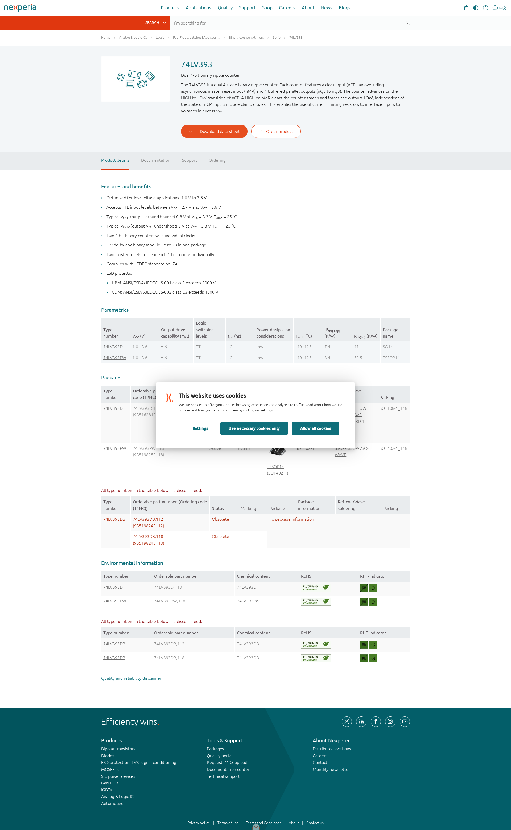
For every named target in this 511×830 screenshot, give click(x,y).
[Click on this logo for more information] (316, 588)
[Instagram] (390, 721)
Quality (225, 7)
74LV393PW (114, 357)
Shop (267, 7)
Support (247, 7)
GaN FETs (110, 782)
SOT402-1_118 (393, 448)
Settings (200, 428)
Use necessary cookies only (254, 428)
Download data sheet (220, 131)
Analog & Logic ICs (118, 796)
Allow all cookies (315, 428)
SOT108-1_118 (393, 408)
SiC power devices (118, 776)
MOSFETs (110, 769)
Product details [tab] (115, 160)
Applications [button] (198, 7)
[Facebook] (376, 721)
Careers (287, 7)
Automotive (112, 803)
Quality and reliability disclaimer (131, 678)
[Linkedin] (361, 721)
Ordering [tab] (217, 160)
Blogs (345, 7)
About (308, 7)
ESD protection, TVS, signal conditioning (138, 762)
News (326, 7)
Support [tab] (189, 160)
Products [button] (170, 7)
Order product (279, 131)
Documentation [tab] (155, 160)
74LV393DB (114, 519)
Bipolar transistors (118, 748)
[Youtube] (405, 721)
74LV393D (113, 346)
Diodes (107, 755)
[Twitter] (347, 721)
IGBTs (106, 789)
